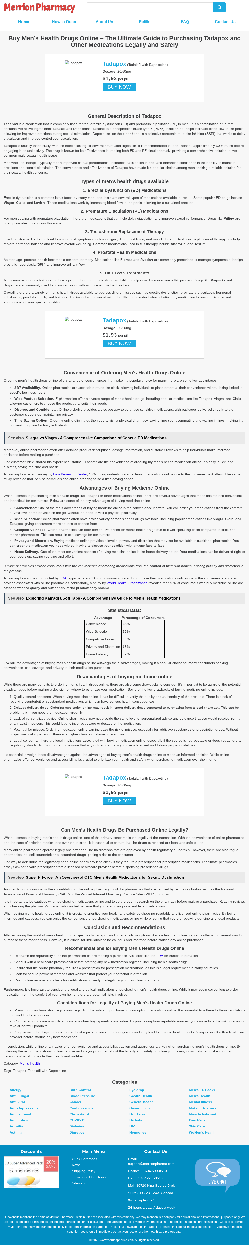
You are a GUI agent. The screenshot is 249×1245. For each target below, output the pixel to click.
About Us (104, 22)
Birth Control (80, 1090)
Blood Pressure (82, 1096)
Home (23, 22)
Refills (144, 22)
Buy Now (119, 87)
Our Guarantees (84, 1159)
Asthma (16, 1132)
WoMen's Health (202, 1132)
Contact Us (225, 22)
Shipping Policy (83, 1171)
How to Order (64, 22)
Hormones (137, 1132)
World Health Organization (127, 583)
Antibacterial (20, 1114)
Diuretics (77, 1132)
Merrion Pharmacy (39, 7)
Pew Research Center (70, 474)
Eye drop (136, 1090)
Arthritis (16, 1126)
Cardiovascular (82, 1108)
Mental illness (200, 1102)
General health (141, 1102)
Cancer (75, 1102)
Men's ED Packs (202, 1090)
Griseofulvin (139, 1108)
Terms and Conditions (89, 1177)
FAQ (185, 22)
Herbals (135, 1120)
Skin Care (197, 1126)
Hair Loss (137, 1114)
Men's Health (30, 1063)
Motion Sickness (203, 1108)
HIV (132, 1126)
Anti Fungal (19, 1096)
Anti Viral (17, 1102)
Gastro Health (140, 1096)
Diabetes (77, 1126)
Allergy (15, 1090)
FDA (63, 578)
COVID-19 (77, 1120)
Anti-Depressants (24, 1108)
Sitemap (78, 1183)
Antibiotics (19, 1120)
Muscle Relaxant (202, 1114)
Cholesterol (79, 1114)
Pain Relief (198, 1120)
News (76, 1165)
